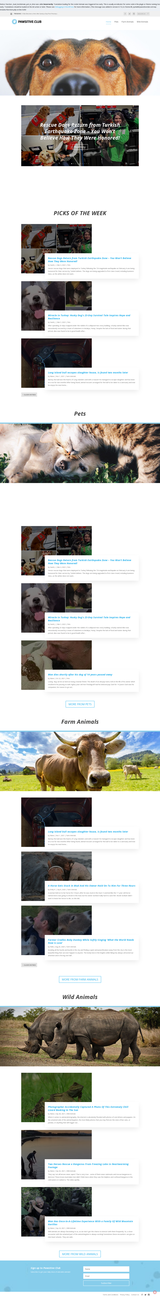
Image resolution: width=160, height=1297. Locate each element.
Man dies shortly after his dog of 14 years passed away (80, 674)
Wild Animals (142, 22)
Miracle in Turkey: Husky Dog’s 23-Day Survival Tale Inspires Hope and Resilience (89, 317)
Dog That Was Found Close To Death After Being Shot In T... (39, 14)
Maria (52, 376)
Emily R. (53, 889)
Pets (116, 22)
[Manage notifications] (155, 1292)
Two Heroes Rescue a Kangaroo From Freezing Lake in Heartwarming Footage (88, 1165)
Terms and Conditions (110, 1295)
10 (88, 163)
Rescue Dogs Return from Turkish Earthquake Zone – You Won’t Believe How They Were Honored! (80, 131)
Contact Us (135, 1295)
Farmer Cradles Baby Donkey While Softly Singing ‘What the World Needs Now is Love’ (91, 941)
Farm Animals (128, 22)
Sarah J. (52, 265)
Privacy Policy (125, 1295)
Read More (80, 146)
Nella (52, 947)
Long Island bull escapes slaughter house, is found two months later (88, 372)
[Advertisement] (80, 190)
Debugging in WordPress (64, 7)
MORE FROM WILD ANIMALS (80, 1254)
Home (108, 22)
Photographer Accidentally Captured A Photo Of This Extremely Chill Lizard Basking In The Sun (88, 1108)
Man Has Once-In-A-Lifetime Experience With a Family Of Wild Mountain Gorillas (90, 1223)
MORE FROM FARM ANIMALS (80, 979)
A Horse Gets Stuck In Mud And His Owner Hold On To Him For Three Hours (91, 885)
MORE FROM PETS (80, 704)
